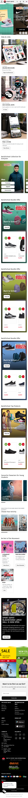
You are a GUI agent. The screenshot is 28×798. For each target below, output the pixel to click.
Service (3, 710)
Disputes (3, 720)
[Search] (17, 1)
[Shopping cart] (23, 1)
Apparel (9, 187)
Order (16, 706)
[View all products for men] (12, 177)
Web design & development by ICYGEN (14, 796)
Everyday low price (19, 713)
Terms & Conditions (20, 788)
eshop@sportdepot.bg (9, 745)
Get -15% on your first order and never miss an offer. (14, 686)
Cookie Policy (14, 790)
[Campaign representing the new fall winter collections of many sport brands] (14, 662)
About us (3, 705)
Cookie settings (5, 724)
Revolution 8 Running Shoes (10, 462)
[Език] (26, 1)
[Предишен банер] (23, 33)
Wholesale (3, 708)
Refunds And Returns (20, 710)
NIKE (5, 254)
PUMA (5, 392)
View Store (6, 637)
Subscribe (14, 698)
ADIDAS (6, 324)
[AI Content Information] (23, 411)
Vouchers (17, 712)
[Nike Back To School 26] (14, 19)
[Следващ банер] (26, 33)
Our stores (3, 706)
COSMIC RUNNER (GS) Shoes (10, 256)
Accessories (8, 190)
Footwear (8, 183)
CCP (2, 722)
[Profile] (20, 1)
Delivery (17, 708)
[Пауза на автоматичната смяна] (20, 33)
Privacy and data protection (9, 788)
